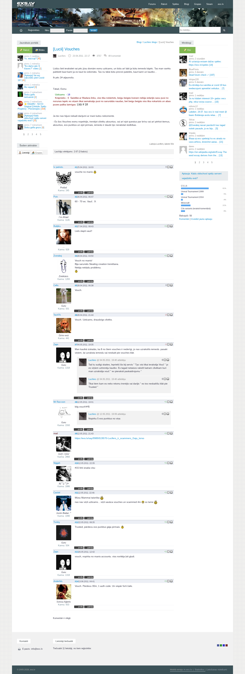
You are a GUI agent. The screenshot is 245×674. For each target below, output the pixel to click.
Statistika (199, 669)
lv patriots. (59, 167)
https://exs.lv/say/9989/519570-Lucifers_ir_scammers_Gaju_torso (109, 438)
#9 (76, 434)
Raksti (164, 4)
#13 (76, 552)
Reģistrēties (34, 30)
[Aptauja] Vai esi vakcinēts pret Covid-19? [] (31, 76)
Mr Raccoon (59, 402)
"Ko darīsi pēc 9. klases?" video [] (33, 66)
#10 (76, 463)
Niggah (57, 463)
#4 (76, 256)
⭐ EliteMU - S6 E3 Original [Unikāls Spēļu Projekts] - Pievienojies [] (32, 105)
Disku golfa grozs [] (34, 126)
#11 (76, 493)
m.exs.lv (188, 669)
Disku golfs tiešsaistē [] (33, 94)
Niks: (47, 30)
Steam (209, 4)
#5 (76, 285)
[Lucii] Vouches (66, 49)
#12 (76, 522)
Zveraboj (58, 256)
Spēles (175, 4)
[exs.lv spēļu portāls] (27, 4)
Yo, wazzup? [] (32, 57)
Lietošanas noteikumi (216, 669)
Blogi (186, 4)
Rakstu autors (221, 645)
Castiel (57, 492)
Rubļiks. (57, 226)
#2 (76, 197)
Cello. (56, 285)
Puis (56, 196)
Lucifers (62, 56)
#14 (76, 581)
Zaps (56, 344)
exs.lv (221, 4)
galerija (90, 193)
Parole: (69, 30)
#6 (76, 315)
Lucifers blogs (150, 42)
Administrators (226, 645)
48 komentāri (114, 56)
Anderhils (58, 581)
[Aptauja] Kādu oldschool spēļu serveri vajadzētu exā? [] (32, 117)
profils (80, 193)
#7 (76, 345)
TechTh (57, 315)
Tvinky (57, 522)
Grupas (197, 4)
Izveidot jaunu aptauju (201, 219)
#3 (76, 226)
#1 (76, 167)
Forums (152, 4)
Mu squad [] (32, 85)
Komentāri (184, 219)
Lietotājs (218, 645)
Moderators (223, 645)
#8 (76, 402)
